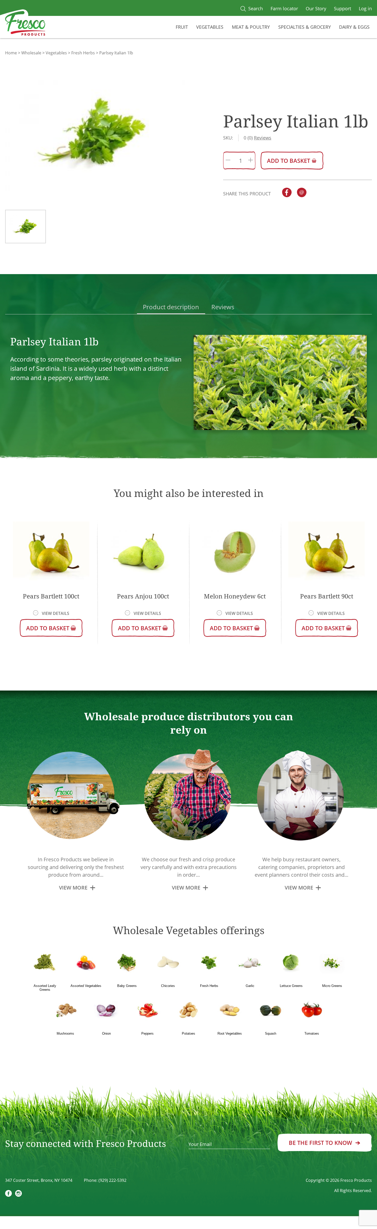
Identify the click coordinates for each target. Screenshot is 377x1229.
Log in (365, 8)
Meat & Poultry (251, 27)
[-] (228, 160)
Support (342, 8)
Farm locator (284, 8)
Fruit (182, 27)
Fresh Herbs (83, 53)
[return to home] (25, 24)
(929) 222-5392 (112, 1180)
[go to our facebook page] (8, 1194)
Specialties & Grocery (304, 27)
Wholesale (31, 53)
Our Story (316, 8)
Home (11, 53)
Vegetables (209, 27)
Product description (171, 307)
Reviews (222, 307)
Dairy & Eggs (354, 27)
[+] (250, 160)
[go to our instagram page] (18, 1194)
